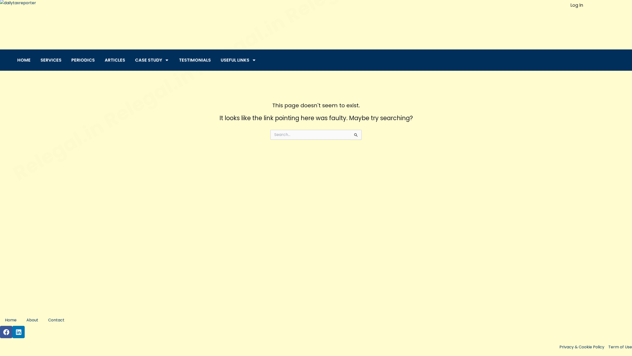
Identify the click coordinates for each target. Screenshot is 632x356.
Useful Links (235, 60)
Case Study (148, 60)
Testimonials (195, 60)
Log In (577, 5)
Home (24, 60)
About (32, 320)
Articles (115, 60)
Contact (56, 320)
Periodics (83, 60)
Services (50, 60)
